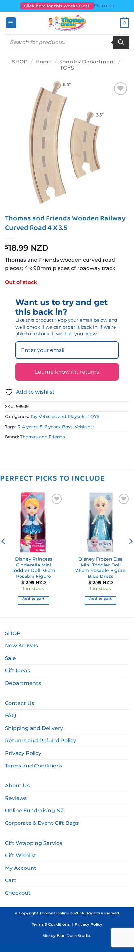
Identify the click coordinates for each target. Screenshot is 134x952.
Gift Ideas (17, 670)
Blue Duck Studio (73, 935)
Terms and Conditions (33, 766)
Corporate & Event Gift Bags (42, 823)
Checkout (18, 893)
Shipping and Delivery (34, 728)
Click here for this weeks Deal (57, 5)
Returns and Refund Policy (40, 740)
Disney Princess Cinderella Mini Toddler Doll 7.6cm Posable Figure (33, 567)
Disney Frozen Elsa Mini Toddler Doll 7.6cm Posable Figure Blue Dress (100, 567)
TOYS (67, 68)
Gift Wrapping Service (33, 843)
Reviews (16, 798)
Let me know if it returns (67, 372)
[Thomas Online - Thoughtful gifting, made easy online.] (67, 23)
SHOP (20, 62)
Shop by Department (87, 62)
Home (43, 62)
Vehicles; (84, 426)
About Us (17, 785)
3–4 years (28, 426)
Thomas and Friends (42, 436)
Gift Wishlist (20, 855)
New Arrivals (21, 646)
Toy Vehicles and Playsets (58, 416)
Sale (10, 658)
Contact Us (19, 703)
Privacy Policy (23, 753)
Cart (10, 880)
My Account (20, 868)
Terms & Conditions (51, 924)
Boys (67, 426)
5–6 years (50, 426)
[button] (11, 22)
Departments (23, 683)
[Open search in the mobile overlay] (67, 42)
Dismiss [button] (104, 6)
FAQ (10, 715)
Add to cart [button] (33, 598)
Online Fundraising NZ (34, 810)
